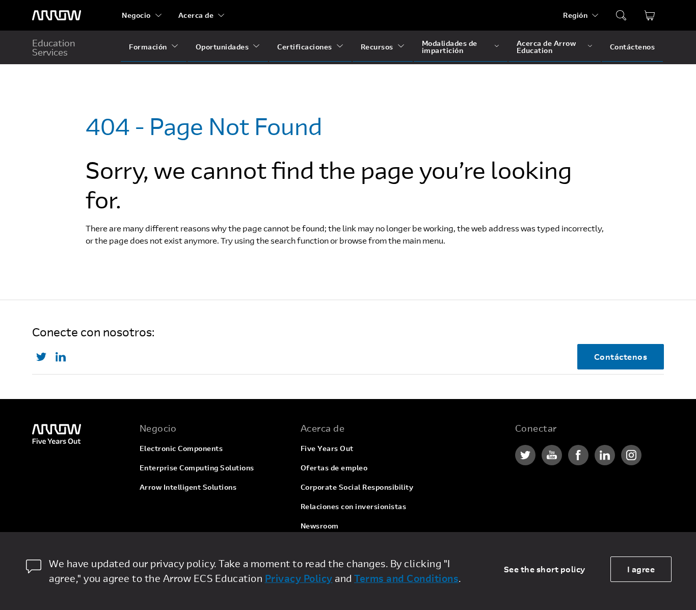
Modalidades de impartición (449, 46)
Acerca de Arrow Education (546, 46)
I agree (641, 569)
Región (575, 15)
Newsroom (320, 526)
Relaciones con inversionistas (354, 506)
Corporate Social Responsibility (357, 487)
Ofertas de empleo (334, 467)
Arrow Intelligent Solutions (188, 487)
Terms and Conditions (406, 578)
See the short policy (544, 569)
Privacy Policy (299, 578)
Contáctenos (632, 46)
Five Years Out (327, 448)
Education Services (53, 47)
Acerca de (196, 15)
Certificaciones (304, 46)
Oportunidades (222, 46)
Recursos (377, 46)
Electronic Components (181, 448)
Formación (148, 46)
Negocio (136, 15)
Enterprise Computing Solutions (197, 467)
